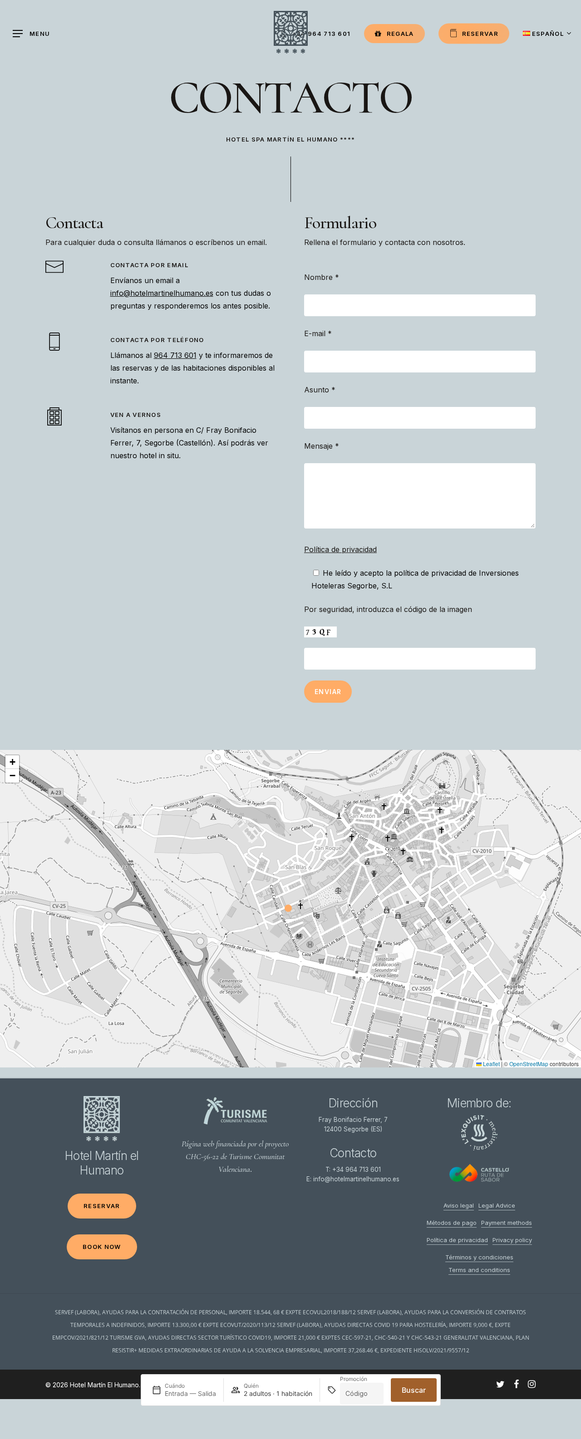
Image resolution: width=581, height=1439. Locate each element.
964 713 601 (175, 355)
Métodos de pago (452, 1222)
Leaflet (491, 1063)
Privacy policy (512, 1239)
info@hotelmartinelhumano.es (161, 293)
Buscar (414, 1390)
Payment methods (506, 1222)
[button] (290, 908)
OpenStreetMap (528, 1063)
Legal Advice (496, 1205)
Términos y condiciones (479, 1257)
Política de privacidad (340, 549)
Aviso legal (458, 1205)
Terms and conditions (479, 1269)
